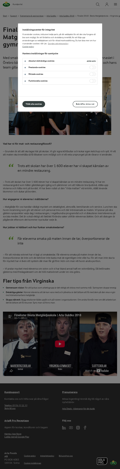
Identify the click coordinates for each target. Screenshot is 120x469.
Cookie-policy (28, 47)
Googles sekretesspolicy (58, 44)
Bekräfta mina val (85, 104)
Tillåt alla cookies (34, 104)
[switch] (92, 67)
